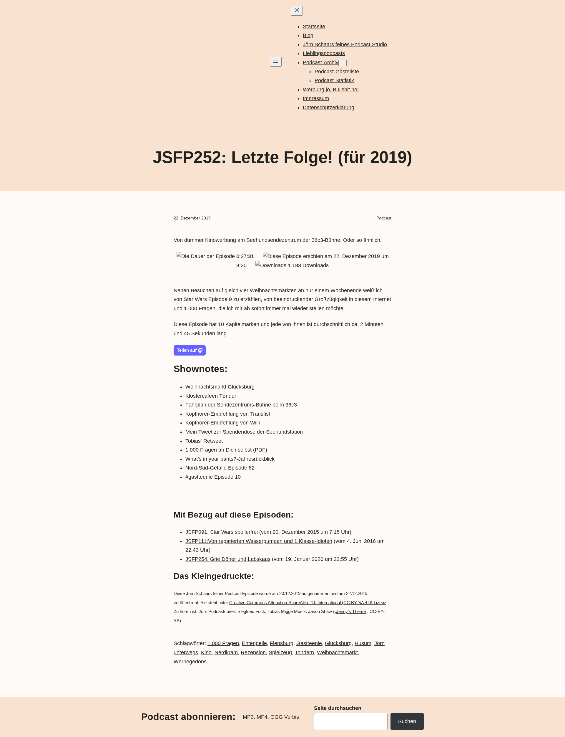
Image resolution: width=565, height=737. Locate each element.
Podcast (383, 218)
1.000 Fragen (223, 643)
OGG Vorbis (284, 717)
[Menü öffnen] (276, 62)
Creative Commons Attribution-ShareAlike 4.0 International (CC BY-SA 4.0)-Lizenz (307, 602)
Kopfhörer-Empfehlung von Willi (222, 423)
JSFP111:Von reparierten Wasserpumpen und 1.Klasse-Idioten (258, 541)
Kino (206, 652)
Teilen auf (187, 350)
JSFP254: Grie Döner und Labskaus (227, 559)
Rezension (253, 652)
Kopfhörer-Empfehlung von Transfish (228, 414)
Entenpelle (254, 643)
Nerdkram (226, 652)
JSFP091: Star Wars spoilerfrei (221, 532)
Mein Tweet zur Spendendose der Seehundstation (244, 432)
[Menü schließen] (297, 11)
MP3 (248, 717)
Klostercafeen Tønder (210, 396)
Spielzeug (280, 652)
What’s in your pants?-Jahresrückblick (230, 459)
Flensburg (281, 643)
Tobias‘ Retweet (204, 441)
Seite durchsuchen (337, 708)
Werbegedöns (190, 662)
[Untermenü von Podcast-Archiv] (342, 63)
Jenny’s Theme (351, 611)
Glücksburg (338, 643)
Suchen (407, 721)
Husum (363, 643)
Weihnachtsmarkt (337, 652)
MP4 (262, 717)
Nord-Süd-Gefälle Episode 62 (220, 468)
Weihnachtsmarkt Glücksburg (220, 387)
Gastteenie (309, 643)
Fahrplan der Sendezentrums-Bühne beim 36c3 (241, 405)
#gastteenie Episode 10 (213, 477)
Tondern (304, 652)
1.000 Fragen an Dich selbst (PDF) (226, 450)
